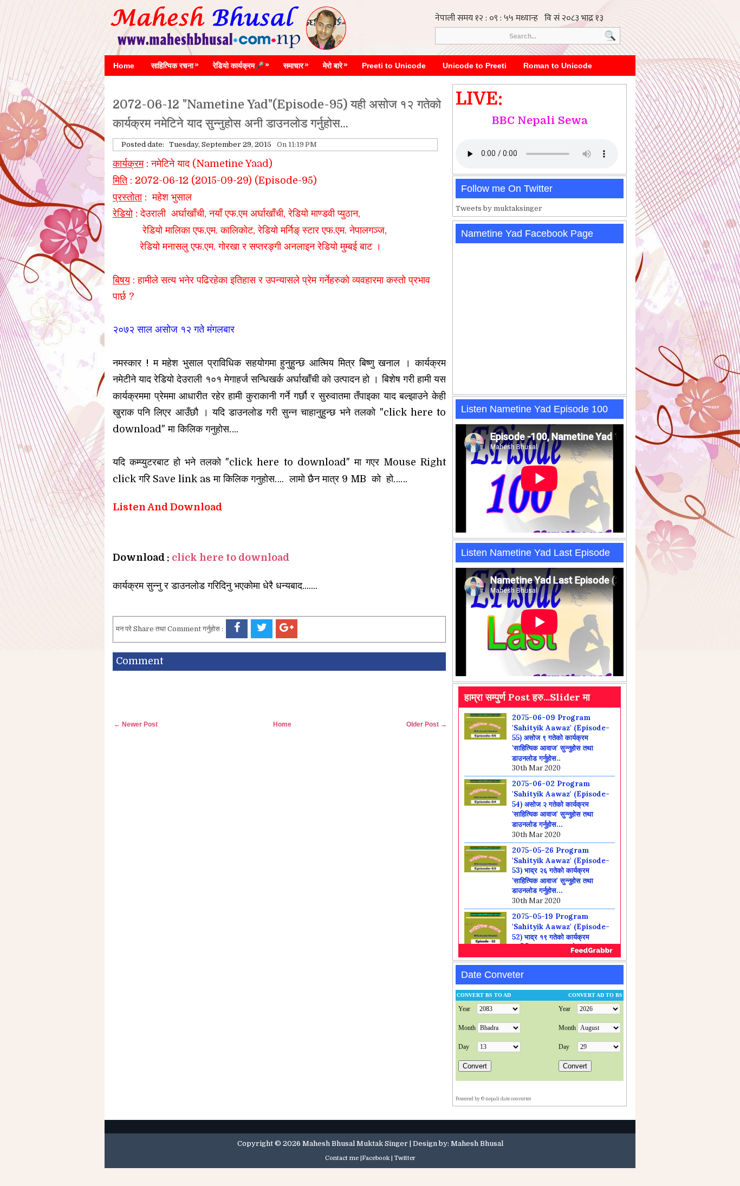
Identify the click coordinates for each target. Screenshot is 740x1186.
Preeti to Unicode (394, 65)
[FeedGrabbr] (539, 950)
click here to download (230, 557)
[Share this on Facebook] (237, 628)
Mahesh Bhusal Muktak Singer (355, 1143)
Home (123, 65)
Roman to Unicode (557, 65)
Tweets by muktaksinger (499, 208)
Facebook (376, 1158)
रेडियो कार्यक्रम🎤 (241, 65)
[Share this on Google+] (286, 628)
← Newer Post (136, 724)
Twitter (405, 1158)
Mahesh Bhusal (477, 1143)
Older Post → (426, 724)
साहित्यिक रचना (175, 65)
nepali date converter (508, 1099)
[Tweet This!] (261, 628)
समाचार (296, 65)
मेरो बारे (335, 65)
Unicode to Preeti (475, 65)
